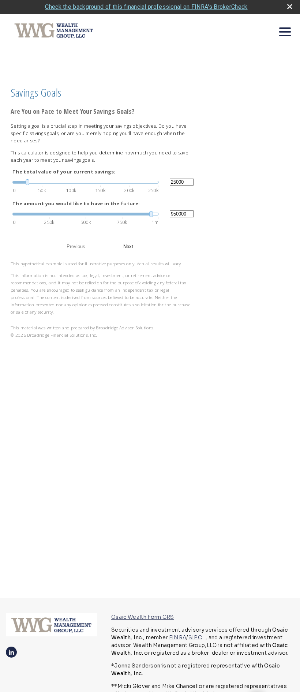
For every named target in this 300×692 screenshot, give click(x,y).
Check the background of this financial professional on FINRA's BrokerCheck (146, 6)
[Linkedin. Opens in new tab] (11, 652)
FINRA (178, 637)
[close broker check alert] (290, 7)
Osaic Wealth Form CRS (142, 617)
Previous (76, 246)
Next (128, 246)
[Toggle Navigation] (285, 31)
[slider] (85, 182)
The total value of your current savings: (64, 171)
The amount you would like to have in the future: (76, 203)
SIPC (195, 637)
